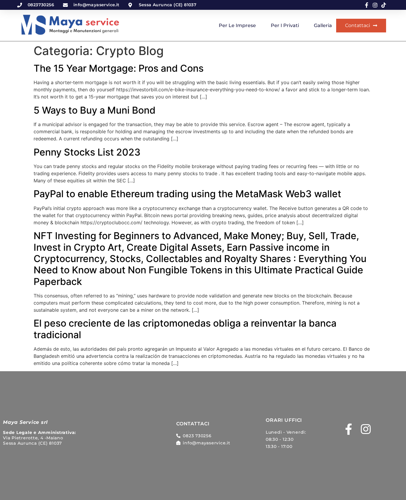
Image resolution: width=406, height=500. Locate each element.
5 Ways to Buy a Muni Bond (94, 110)
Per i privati (285, 25)
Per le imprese (237, 25)
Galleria (323, 25)
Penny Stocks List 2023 (87, 152)
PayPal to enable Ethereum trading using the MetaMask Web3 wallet (187, 194)
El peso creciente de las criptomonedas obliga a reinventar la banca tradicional (185, 328)
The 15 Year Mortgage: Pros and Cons (119, 68)
